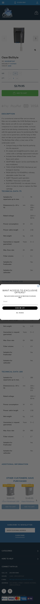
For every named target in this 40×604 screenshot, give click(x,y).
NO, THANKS (20, 312)
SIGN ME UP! (20, 308)
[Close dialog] (38, 286)
